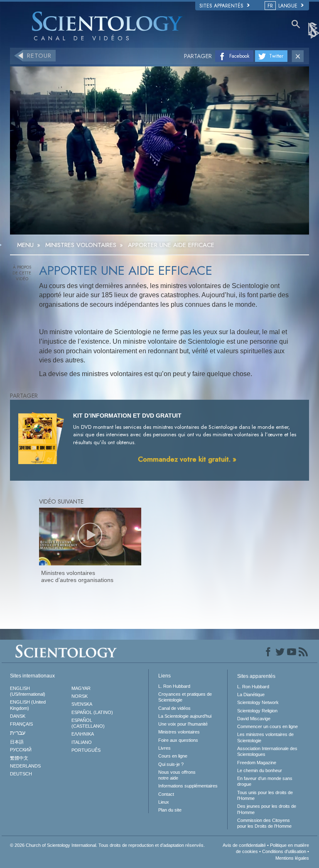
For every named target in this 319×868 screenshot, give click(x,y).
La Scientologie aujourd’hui (184, 716)
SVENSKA (81, 704)
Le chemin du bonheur (259, 770)
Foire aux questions (178, 740)
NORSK (79, 696)
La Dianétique (251, 694)
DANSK (17, 716)
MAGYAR (81, 688)
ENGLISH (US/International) (27, 691)
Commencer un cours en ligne (267, 726)
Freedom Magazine (256, 762)
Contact (166, 794)
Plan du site (170, 809)
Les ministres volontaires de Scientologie (265, 737)
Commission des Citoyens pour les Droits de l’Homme (264, 823)
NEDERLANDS (25, 765)
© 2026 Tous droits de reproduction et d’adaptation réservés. (107, 845)
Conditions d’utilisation (284, 851)
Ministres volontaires (179, 731)
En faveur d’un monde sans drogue (264, 781)
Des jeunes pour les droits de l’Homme (266, 809)
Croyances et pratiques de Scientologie (185, 697)
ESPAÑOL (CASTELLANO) (88, 723)
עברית (17, 732)
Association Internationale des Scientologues (267, 751)
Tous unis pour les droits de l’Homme (265, 795)
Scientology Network (258, 702)
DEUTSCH (21, 773)
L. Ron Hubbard (174, 686)
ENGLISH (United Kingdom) (28, 704)
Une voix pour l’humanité (183, 723)
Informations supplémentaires (188, 785)
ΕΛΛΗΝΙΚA (82, 733)
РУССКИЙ (21, 749)
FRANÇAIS (21, 723)
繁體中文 (19, 758)
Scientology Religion (257, 710)
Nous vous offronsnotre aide (177, 775)
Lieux (163, 802)
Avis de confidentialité (244, 845)
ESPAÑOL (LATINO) (92, 712)
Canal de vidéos (174, 708)
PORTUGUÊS (86, 750)
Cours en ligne (172, 755)
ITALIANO (81, 742)
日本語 (17, 741)
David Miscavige (253, 718)
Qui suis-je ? (171, 764)
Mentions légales (292, 858)
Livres (164, 748)
